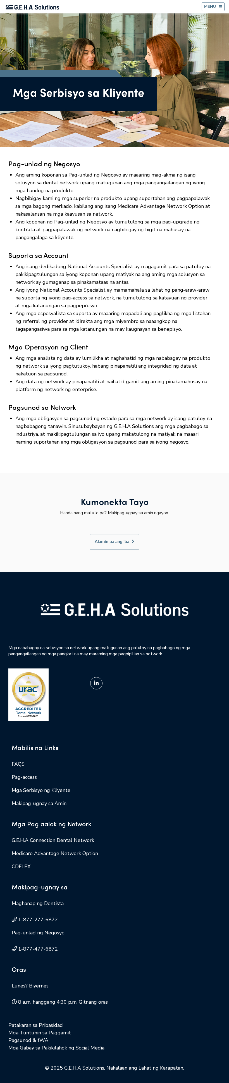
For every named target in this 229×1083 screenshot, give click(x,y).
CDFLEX (21, 866)
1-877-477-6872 (38, 949)
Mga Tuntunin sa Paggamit (39, 1032)
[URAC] (28, 694)
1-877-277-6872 (38, 919)
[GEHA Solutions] (114, 609)
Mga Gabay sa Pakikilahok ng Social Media (56, 1047)
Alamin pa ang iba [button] (112, 541)
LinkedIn (96, 683)
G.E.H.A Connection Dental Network (53, 840)
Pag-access (24, 777)
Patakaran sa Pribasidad (35, 1025)
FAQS (18, 764)
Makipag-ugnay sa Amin (39, 803)
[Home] (32, 7)
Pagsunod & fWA (28, 1040)
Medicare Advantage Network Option (55, 853)
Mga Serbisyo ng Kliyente (41, 790)
